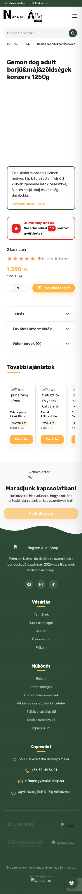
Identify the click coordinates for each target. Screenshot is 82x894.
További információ (29, 203)
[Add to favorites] (11, 387)
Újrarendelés (17, 3)
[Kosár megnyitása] (71, 882)
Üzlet (28, 44)
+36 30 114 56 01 (44, 770)
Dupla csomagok (41, 623)
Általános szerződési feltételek (41, 703)
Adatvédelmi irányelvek (41, 695)
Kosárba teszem (57, 288)
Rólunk (41, 679)
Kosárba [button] (21, 439)
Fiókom (39, 3)
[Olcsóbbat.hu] (25, 843)
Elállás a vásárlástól (41, 712)
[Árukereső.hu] (21, 825)
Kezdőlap (13, 44)
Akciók (41, 631)
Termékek (41, 614)
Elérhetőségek (41, 687)
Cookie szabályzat (41, 720)
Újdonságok (41, 639)
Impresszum (41, 728)
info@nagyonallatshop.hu (44, 781)
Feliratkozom (41, 514)
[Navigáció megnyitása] (75, 16)
